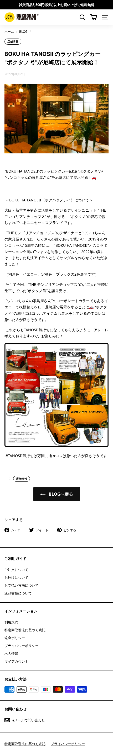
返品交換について (18, 593)
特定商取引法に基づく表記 (24, 630)
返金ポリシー (14, 637)
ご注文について (16, 569)
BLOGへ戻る (60, 494)
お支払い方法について (21, 585)
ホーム (9, 31)
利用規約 (11, 622)
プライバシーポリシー (21, 645)
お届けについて (16, 577)
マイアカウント (16, 661)
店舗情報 (12, 41)
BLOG (23, 31)
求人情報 (11, 653)
